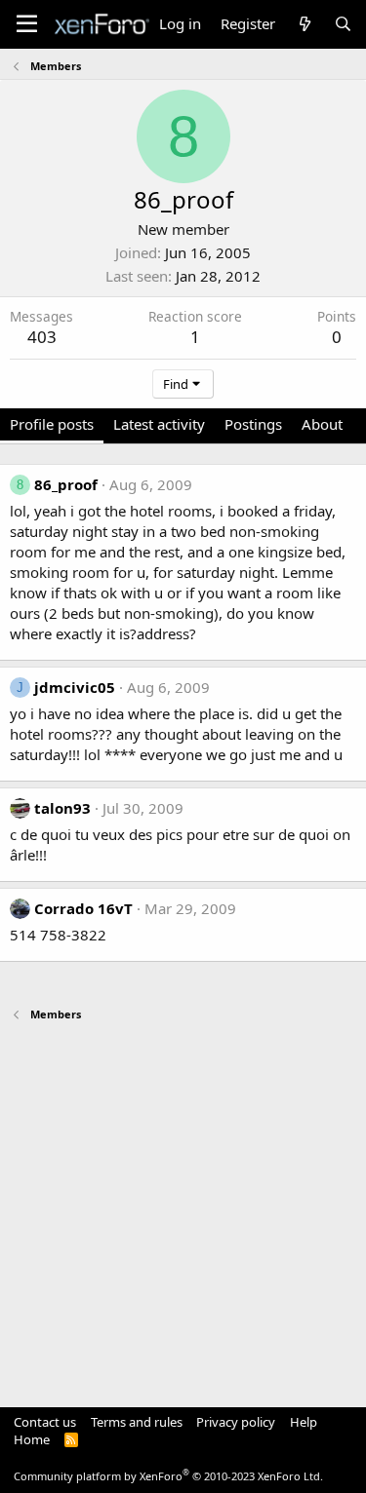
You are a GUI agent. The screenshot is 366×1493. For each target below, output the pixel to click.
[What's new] (304, 24)
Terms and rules (137, 1422)
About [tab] (322, 424)
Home (32, 1439)
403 (42, 336)
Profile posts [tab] (52, 424)
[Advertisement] (183, 1205)
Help (303, 1422)
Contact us (45, 1422)
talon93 (62, 808)
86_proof (66, 484)
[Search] (343, 24)
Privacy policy (235, 1422)
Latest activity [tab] (159, 424)
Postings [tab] (253, 424)
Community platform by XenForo (168, 1476)
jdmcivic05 (74, 687)
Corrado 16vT (83, 908)
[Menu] (27, 24)
